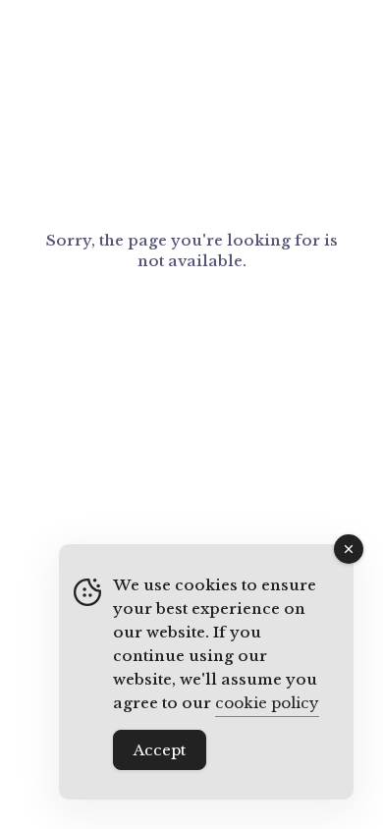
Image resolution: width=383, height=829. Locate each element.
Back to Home (192, 323)
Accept (160, 750)
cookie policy (267, 702)
